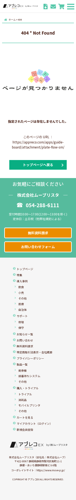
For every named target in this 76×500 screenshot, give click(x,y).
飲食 (21, 287)
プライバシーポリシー (30, 358)
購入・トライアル (28, 388)
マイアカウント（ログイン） (34, 424)
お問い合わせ (25, 340)
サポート (22, 316)
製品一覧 (22, 364)
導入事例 (22, 281)
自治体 (22, 310)
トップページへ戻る (38, 164)
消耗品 (22, 400)
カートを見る (25, 417)
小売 (21, 293)
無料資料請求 (38, 232)
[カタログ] (45, 7)
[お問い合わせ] (53, 7)
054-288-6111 (42, 205)
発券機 (22, 370)
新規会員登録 (25, 430)
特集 (19, 275)
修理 (21, 322)
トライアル (25, 394)
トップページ (25, 269)
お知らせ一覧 (25, 334)
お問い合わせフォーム (38, 246)
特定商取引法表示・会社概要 (34, 352)
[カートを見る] (61, 7)
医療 (21, 304)
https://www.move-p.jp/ (51, 470)
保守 (21, 328)
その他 (22, 298)
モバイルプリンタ (29, 405)
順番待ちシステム (29, 376)
